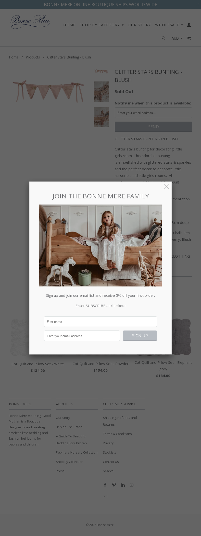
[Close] (166, 186)
